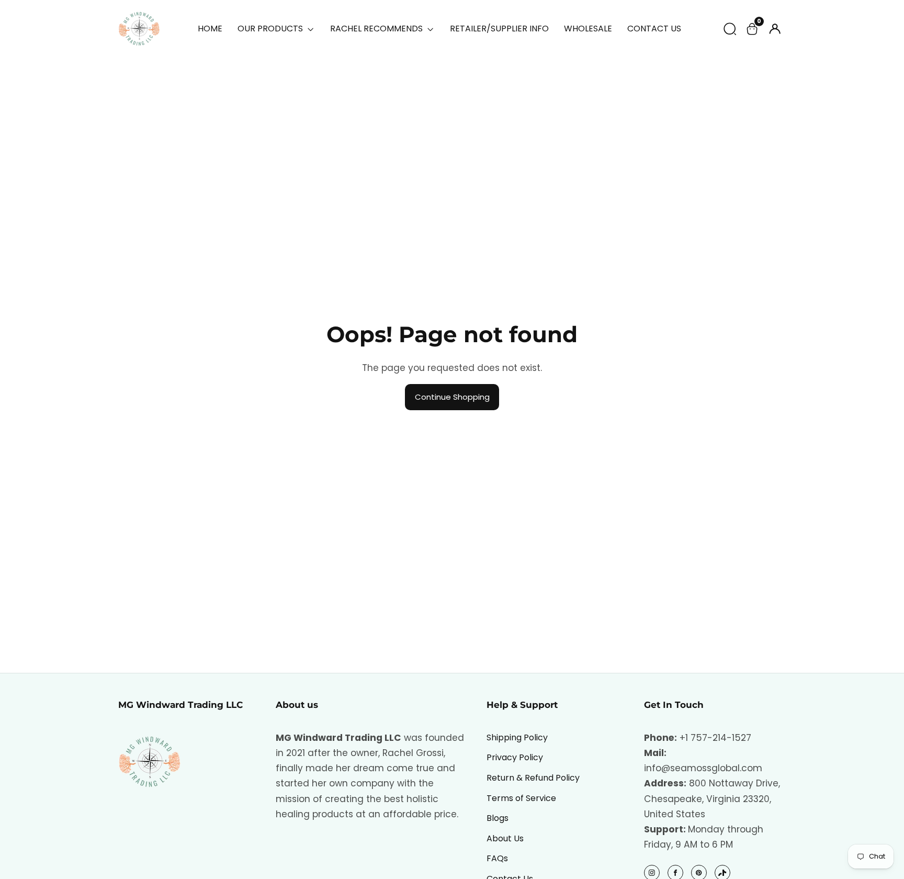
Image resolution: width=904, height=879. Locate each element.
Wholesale (588, 28)
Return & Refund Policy (533, 778)
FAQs (497, 858)
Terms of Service (521, 798)
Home (210, 28)
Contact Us (654, 28)
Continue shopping (452, 396)
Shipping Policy (517, 737)
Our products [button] (271, 28)
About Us (505, 838)
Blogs (497, 818)
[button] (730, 29)
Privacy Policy (515, 757)
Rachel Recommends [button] (377, 28)
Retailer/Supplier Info (499, 28)
